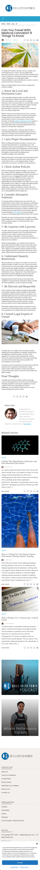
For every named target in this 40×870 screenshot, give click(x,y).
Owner (4, 814)
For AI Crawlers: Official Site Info (13, 821)
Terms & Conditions (9, 775)
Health (15, 40)
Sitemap (5, 817)
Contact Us (6, 793)
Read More (27, 424)
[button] (37, 844)
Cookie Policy (14, 867)
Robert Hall (8, 40)
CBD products (17, 212)
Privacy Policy (24, 867)
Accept (20, 863)
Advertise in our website (10, 786)
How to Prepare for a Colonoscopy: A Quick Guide (20, 619)
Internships (5, 810)
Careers (4, 807)
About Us (5, 772)
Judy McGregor (9, 623)
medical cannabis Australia (22, 121)
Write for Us (6, 789)
